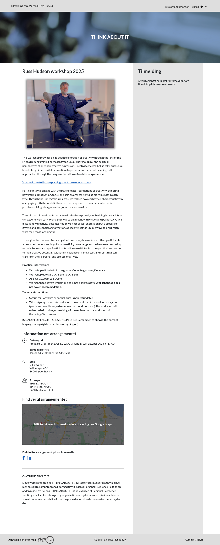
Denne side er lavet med (22, 539)
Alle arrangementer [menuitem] (177, 6)
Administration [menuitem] (194, 539)
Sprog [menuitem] (196, 6)
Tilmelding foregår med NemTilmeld (32, 5)
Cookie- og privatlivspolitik (110, 539)
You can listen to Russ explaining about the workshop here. (56, 182)
